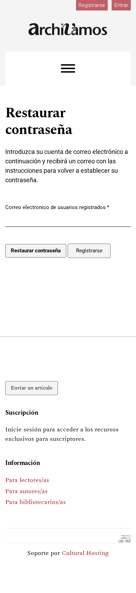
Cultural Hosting (85, 553)
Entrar (121, 5)
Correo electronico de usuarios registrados (57, 207)
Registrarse (91, 5)
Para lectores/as (27, 480)
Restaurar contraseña (36, 250)
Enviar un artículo (31, 388)
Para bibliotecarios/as (35, 502)
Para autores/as (26, 491)
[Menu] (68, 68)
